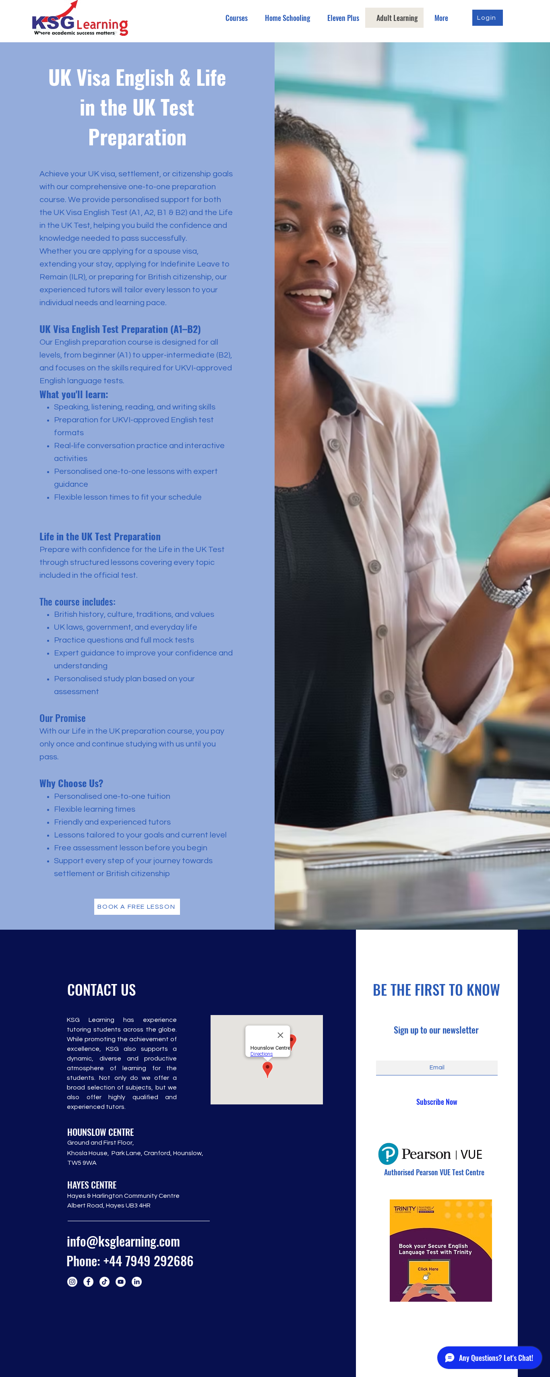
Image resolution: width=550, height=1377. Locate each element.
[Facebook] (88, 1282)
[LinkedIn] (137, 1282)
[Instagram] (72, 1282)
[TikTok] (104, 1282)
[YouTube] (121, 1282)
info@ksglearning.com (123, 1240)
